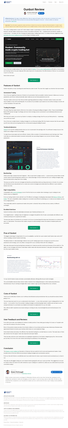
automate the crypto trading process (13, 35)
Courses (50, 2)
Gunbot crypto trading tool (12, 351)
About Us (61, 2)
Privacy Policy (6, 422)
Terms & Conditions (14, 422)
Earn (56, 2)
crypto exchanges (17, 192)
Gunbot (34, 69)
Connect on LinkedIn (57, 372)
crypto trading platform (45, 69)
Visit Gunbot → (34, 80)
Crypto (45, 2)
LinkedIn (42, 13)
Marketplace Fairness (26, 373)
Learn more (13, 21)
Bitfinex (59, 197)
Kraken (5, 199)
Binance (55, 197)
